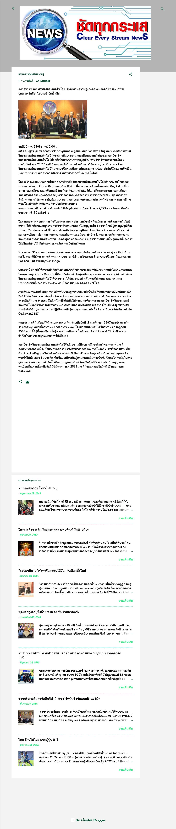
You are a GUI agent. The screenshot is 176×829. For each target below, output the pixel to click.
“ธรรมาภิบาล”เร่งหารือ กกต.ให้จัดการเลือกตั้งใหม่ (52, 570)
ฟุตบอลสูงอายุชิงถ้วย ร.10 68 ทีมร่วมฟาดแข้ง (49, 612)
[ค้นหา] (162, 9)
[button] (131, 74)
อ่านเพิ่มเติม (126, 518)
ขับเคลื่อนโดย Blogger (90, 820)
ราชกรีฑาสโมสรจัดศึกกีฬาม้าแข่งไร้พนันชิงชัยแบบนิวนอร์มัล (59, 698)
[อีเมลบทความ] (27, 383)
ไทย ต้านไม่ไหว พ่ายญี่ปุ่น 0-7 (38, 740)
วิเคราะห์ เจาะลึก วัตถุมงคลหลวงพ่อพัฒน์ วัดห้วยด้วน (53, 529)
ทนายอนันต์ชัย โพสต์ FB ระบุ (37, 488)
